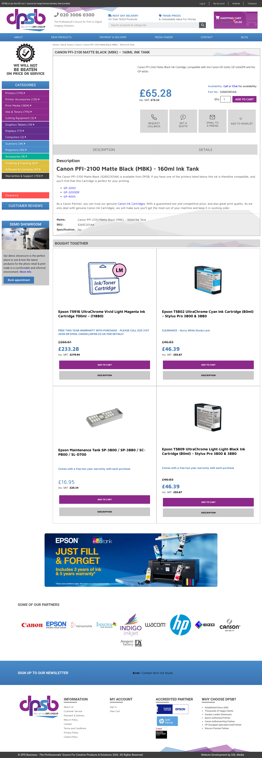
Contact (207, 37)
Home (56, 44)
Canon (78, 44)
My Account (219, 3)
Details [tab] (205, 150)
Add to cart (244, 99)
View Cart (115, 711)
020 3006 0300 (77, 14)
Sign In (113, 706)
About (18, 37)
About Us (68, 706)
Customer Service (73, 711)
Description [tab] (104, 150)
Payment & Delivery (113, 37)
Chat (235, 86)
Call (226, 86)
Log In (203, 3)
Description (104, 375)
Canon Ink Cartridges (131, 203)
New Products (61, 37)
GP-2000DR (71, 192)
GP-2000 (70, 188)
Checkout (252, 3)
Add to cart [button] (104, 364)
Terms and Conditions (75, 728)
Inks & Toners (67, 44)
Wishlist (236, 3)
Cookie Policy (71, 736)
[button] (242, 121)
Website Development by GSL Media (222, 754)
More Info (25, 271)
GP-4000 (70, 196)
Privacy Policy (71, 732)
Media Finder (164, 37)
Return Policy (71, 719)
